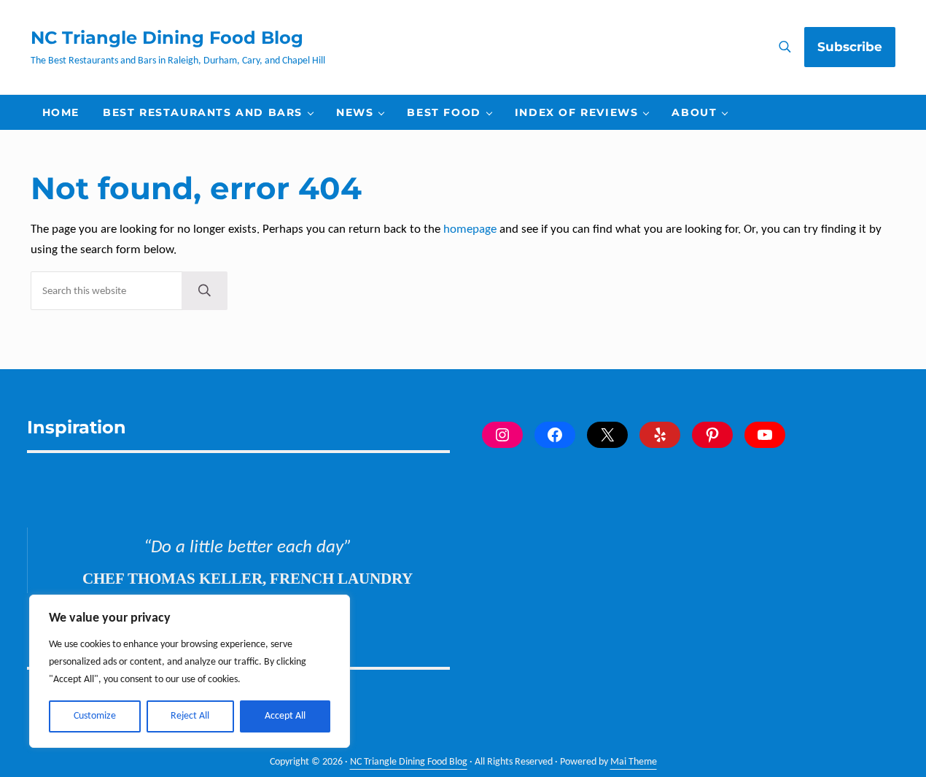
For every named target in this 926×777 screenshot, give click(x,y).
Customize (95, 716)
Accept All (285, 716)
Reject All (190, 716)
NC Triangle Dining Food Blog (167, 37)
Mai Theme (633, 762)
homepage (470, 229)
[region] (189, 671)
